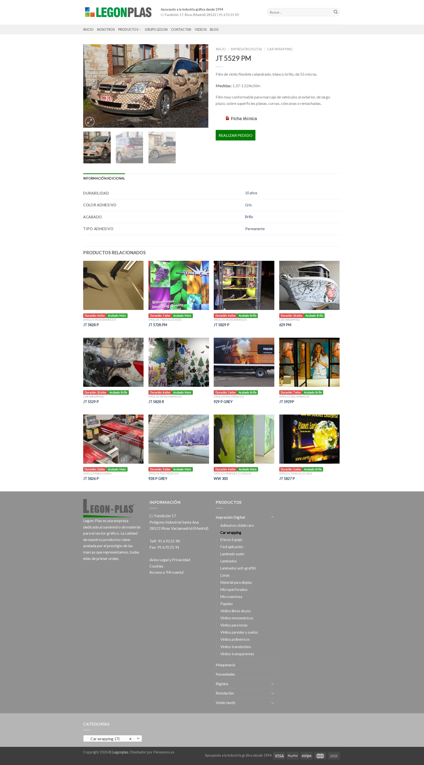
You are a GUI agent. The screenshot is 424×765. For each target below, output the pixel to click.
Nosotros (106, 29)
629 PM (285, 325)
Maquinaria (225, 664)
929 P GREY (223, 402)
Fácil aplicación (231, 547)
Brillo (249, 217)
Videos (201, 29)
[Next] (199, 86)
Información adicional (104, 178)
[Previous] (91, 86)
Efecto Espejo (231, 540)
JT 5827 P (287, 478)
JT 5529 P (91, 402)
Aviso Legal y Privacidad (169, 559)
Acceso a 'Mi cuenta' (166, 572)
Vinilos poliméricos (235, 639)
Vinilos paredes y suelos (239, 632)
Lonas (225, 575)
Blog (214, 29)
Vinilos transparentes (237, 654)
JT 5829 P (221, 325)
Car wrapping (280, 49)
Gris (248, 205)
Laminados (228, 561)
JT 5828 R (156, 402)
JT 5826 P (91, 478)
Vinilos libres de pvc (235, 611)
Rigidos (222, 683)
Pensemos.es (163, 752)
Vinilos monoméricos (236, 618)
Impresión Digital (247, 49)
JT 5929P (286, 402)
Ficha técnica (244, 118)
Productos (128, 29)
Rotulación (225, 693)
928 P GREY (157, 478)
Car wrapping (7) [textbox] (110, 739)
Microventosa (231, 597)
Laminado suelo (232, 554)
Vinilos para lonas (234, 625)
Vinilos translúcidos (235, 647)
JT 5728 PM (157, 325)
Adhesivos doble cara (237, 525)
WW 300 (221, 478)
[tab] (104, 178)
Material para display (236, 582)
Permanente (255, 229)
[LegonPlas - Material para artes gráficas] (118, 12)
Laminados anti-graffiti (238, 568)
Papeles (226, 604)
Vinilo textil (225, 702)
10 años (251, 193)
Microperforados (234, 589)
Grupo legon (156, 29)
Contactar (181, 29)
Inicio (88, 29)
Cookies (156, 566)
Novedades (225, 674)
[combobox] (112, 738)
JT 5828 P (91, 325)
